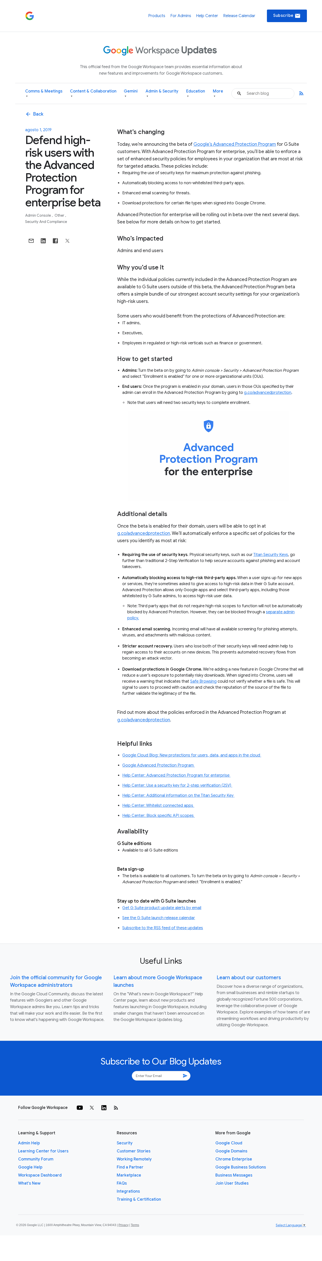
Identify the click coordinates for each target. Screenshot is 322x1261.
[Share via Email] (31, 241)
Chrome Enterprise (233, 1159)
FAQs (122, 1183)
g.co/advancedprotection (267, 392)
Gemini (131, 93)
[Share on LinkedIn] (43, 241)
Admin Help (29, 1143)
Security (125, 1143)
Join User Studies (232, 1183)
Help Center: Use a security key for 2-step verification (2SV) (177, 785)
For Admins (180, 15)
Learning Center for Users (43, 1151)
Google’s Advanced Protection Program (234, 144)
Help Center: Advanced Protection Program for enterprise (176, 775)
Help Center (207, 15)
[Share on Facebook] (55, 241)
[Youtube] (80, 1108)
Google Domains (231, 1151)
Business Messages (233, 1175)
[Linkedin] (104, 1108)
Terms (135, 1225)
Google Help (30, 1167)
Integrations (128, 1191)
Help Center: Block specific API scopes (158, 815)
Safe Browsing (203, 681)
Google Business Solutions (240, 1167)
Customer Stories (133, 1151)
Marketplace (129, 1175)
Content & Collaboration (93, 93)
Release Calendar (239, 15)
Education (195, 93)
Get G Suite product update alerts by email (161, 907)
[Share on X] (67, 241)
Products (156, 15)
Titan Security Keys (270, 554)
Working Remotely (134, 1159)
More (218, 93)
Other (60, 215)
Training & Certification (139, 1199)
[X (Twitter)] (92, 1108)
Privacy (123, 1225)
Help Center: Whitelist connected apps (158, 805)
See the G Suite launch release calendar (158, 917)
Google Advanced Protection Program (158, 765)
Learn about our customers (249, 977)
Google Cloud (228, 1143)
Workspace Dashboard (40, 1175)
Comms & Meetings (43, 93)
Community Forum (35, 1159)
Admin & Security (162, 93)
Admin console (38, 215)
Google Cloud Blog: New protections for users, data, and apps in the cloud (191, 755)
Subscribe (287, 16)
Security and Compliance (46, 221)
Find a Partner (130, 1167)
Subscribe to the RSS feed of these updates (162, 927)
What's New (29, 1183)
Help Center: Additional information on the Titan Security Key (178, 795)
